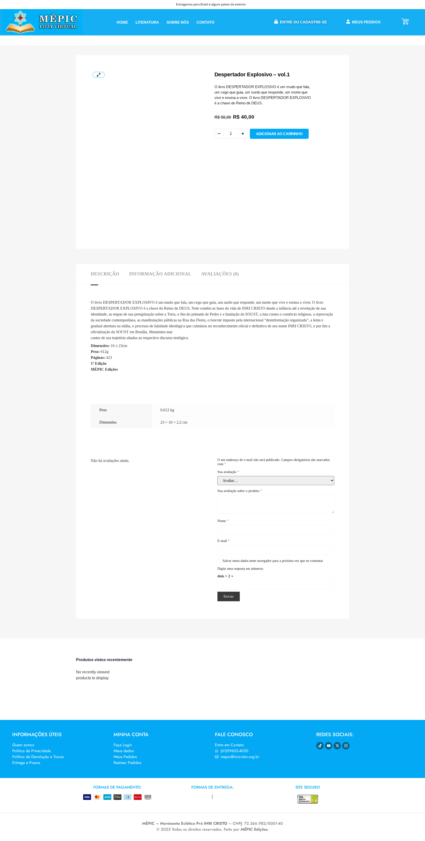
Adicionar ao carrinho (279, 134)
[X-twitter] (337, 745)
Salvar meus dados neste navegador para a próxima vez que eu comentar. (273, 561)
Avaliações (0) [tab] (220, 273)
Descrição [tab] (105, 273)
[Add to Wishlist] (217, 145)
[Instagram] (345, 745)
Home (122, 22)
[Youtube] (328, 745)
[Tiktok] (320, 745)
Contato (205, 22)
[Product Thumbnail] (99, 75)
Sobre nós (178, 22)
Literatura (147, 22)
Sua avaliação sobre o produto (239, 491)
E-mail (223, 541)
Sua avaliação (228, 472)
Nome (222, 521)
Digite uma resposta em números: (240, 569)
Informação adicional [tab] (160, 273)
